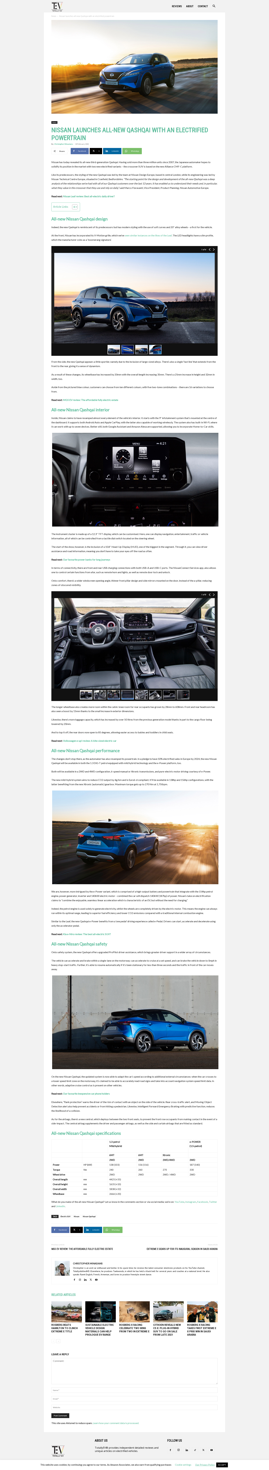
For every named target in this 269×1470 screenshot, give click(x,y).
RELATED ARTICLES (63, 1295)
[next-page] (58, 1341)
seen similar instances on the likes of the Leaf (148, 235)
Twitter (213, 1201)
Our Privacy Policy (205, 1464)
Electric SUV (65, 1216)
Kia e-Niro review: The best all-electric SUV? (87, 934)
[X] (91, 1280)
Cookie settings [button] (183, 1464)
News (53, 16)
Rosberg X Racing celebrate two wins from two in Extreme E (134, 1328)
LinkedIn (60, 1206)
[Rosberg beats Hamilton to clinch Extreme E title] (66, 1311)
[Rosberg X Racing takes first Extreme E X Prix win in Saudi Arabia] (202, 1311)
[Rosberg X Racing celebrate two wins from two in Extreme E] (134, 1311)
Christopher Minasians (63, 144)
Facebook (202, 1201)
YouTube (179, 1201)
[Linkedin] (86, 1280)
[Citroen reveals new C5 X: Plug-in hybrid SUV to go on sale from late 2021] (168, 1311)
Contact (203, 6)
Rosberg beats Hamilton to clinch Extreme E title (64, 1328)
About (189, 6)
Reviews (177, 6)
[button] (214, 6)
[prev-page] (53, 1341)
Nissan (76, 1216)
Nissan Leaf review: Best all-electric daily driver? (89, 196)
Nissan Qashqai (89, 1216)
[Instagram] (81, 1280)
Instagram (190, 1201)
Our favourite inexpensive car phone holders (86, 1093)
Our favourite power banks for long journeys (86, 559)
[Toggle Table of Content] (73, 207)
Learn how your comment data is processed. (116, 1423)
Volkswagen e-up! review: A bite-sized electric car (89, 740)
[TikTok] (195, 1450)
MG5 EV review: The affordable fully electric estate (90, 399)
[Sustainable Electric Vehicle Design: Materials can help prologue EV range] (100, 1311)
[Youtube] (97, 1280)
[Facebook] (75, 1280)
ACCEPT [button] (222, 1465)
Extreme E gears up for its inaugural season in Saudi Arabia (182, 1249)
